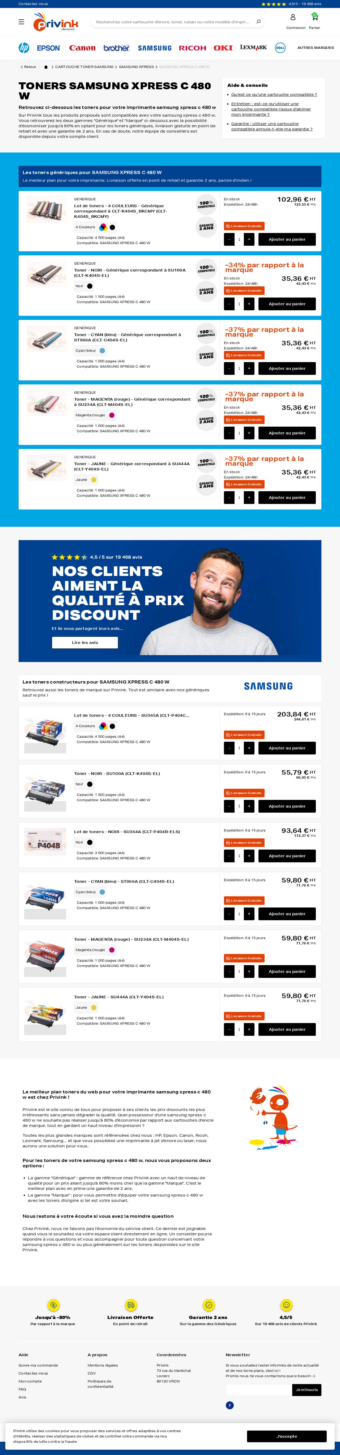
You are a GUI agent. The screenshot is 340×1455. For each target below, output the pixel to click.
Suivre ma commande (38, 1365)
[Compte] (293, 18)
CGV (92, 1373)
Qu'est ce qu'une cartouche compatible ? (274, 94)
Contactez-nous (33, 4)
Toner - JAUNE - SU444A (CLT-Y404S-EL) (119, 997)
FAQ (22, 1389)
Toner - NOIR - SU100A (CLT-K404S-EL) (117, 773)
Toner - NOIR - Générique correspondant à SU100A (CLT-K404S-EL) (130, 273)
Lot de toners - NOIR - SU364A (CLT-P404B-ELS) (127, 831)
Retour (30, 67)
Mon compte (30, 1381)
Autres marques (316, 47)
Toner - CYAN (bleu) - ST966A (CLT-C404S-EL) (124, 881)
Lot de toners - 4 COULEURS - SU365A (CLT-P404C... (131, 715)
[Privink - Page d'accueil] (55, 22)
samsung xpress (136, 67)
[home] (46, 67)
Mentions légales (103, 1365)
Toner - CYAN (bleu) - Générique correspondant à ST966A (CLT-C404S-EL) (127, 337)
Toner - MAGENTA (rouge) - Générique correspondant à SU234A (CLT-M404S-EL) (132, 402)
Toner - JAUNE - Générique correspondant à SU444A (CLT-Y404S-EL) (132, 466)
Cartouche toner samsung (84, 67)
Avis (22, 1397)
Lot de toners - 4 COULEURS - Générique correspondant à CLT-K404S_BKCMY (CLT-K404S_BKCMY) (120, 211)
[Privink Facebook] (230, 1407)
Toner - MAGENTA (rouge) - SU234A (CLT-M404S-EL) (131, 939)
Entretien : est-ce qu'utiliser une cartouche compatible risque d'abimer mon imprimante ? (271, 109)
